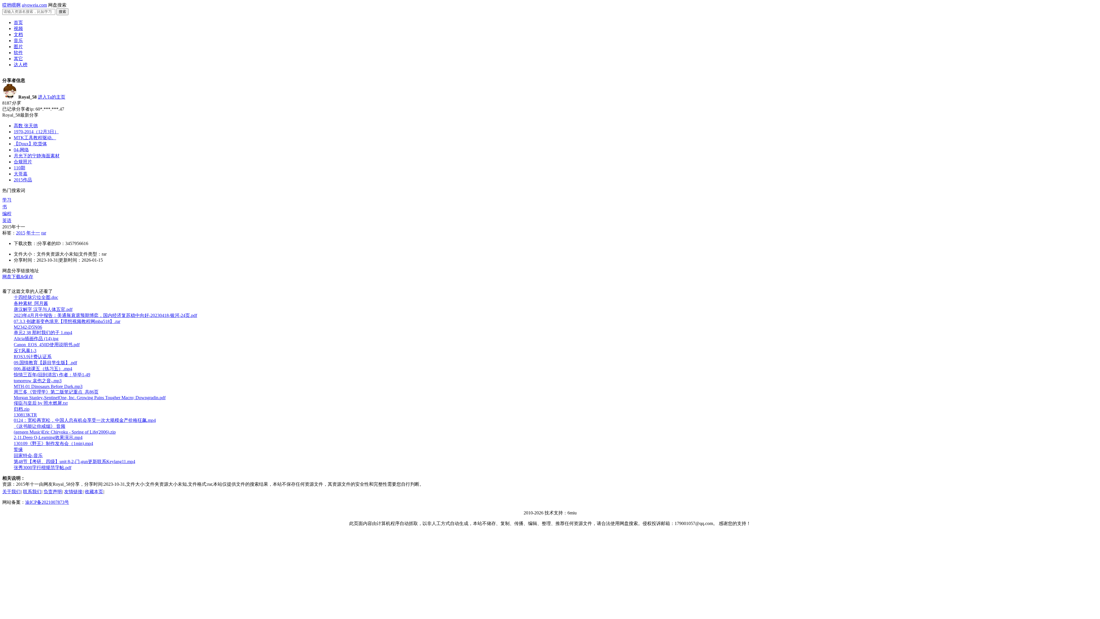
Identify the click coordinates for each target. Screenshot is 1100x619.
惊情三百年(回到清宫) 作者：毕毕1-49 (52, 374)
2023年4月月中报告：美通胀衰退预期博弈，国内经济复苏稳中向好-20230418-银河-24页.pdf (105, 315)
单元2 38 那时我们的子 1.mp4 (43, 332)
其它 (18, 58)
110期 (19, 167)
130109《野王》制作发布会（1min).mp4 (53, 443)
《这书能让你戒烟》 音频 (39, 426)
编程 (6, 213)
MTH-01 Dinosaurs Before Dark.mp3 (48, 386)
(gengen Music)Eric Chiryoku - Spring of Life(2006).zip (65, 432)
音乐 (18, 40)
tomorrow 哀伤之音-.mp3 (38, 380)
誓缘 (18, 449)
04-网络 (21, 149)
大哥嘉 (21, 173)
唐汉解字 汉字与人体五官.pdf (43, 309)
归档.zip (22, 409)
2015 (20, 232)
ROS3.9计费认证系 (33, 356)
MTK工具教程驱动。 (35, 137)
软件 (18, 52)
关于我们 (11, 491)
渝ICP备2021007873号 (47, 502)
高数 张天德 (26, 125)
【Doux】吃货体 (30, 143)
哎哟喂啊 (11, 5)
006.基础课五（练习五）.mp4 (43, 368)
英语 (6, 220)
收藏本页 (94, 491)
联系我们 (32, 491)
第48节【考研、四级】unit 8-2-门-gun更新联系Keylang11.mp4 (74, 461)
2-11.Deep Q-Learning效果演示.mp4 (48, 437)
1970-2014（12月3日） (36, 131)
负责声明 (53, 491)
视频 (18, 28)
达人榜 (21, 64)
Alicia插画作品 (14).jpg (36, 338)
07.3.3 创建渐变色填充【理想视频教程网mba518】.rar (67, 321)
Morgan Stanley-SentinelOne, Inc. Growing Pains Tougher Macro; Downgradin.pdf (90, 397)
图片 (18, 46)
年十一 (33, 232)
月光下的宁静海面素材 (37, 155)
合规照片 (23, 161)
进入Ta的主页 (51, 97)
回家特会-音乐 (28, 455)
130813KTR (25, 414)
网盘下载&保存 (17, 276)
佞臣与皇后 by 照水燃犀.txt (41, 403)
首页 (18, 22)
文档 (18, 34)
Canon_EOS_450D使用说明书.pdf (47, 344)
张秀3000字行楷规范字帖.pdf (42, 467)
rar (43, 232)
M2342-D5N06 (28, 327)
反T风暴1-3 (25, 350)
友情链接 (73, 491)
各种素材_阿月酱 (31, 303)
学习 (6, 199)
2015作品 (23, 179)
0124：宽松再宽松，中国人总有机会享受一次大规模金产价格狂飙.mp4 (85, 420)
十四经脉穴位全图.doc (36, 297)
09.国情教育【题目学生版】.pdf (45, 362)
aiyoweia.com (34, 5)
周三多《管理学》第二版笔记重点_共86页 (56, 391)
